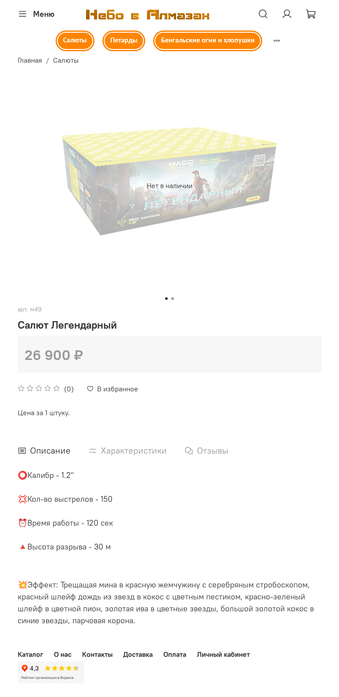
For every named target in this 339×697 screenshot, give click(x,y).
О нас (63, 654)
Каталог (30, 654)
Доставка (138, 654)
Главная (30, 60)
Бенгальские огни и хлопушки (208, 40)
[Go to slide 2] (172, 298)
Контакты (97, 654)
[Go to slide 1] (166, 298)
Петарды (123, 40)
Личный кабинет (223, 654)
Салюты (75, 40)
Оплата (174, 654)
